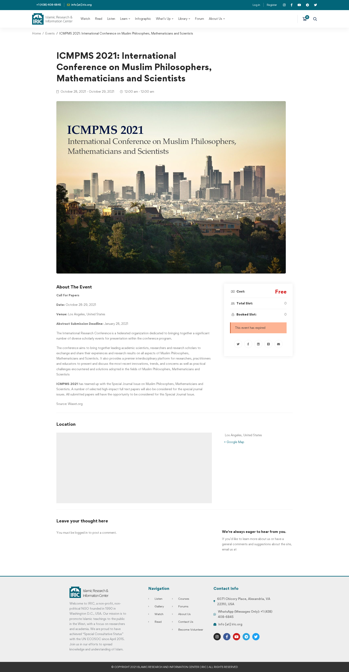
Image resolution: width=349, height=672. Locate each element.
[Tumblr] (268, 344)
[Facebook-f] (226, 636)
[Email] (278, 344)
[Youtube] (236, 636)
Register (272, 4)
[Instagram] (217, 636)
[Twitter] (238, 344)
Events (50, 33)
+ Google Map (234, 442)
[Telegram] (246, 636)
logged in (81, 533)
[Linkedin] (258, 344)
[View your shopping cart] (306, 19)
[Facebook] (248, 344)
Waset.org (75, 404)
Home (36, 33)
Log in (256, 4)
